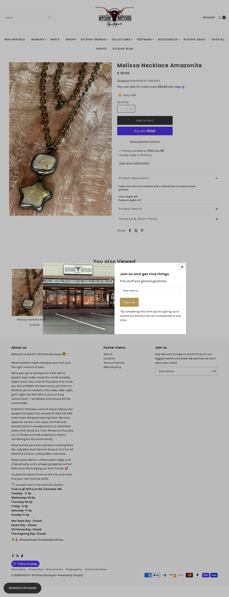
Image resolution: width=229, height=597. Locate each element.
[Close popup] (182, 267)
